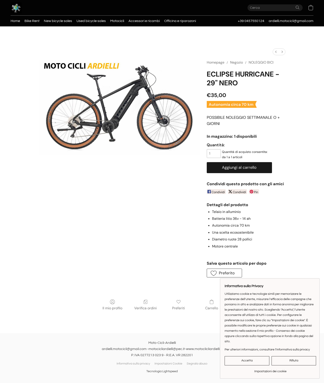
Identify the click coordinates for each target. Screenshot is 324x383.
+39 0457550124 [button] (251, 21)
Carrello (211, 308)
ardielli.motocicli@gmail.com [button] (291, 21)
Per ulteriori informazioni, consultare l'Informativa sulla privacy (267, 349)
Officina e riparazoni (180, 21)
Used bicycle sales (91, 21)
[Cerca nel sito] (297, 7)
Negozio (236, 62)
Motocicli (117, 21)
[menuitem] (276, 52)
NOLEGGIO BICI (261, 62)
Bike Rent (31, 21)
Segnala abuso (197, 363)
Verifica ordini (145, 308)
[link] (270, 369)
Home (15, 21)
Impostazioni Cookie (168, 363)
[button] (16, 7)
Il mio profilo (112, 308)
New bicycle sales (58, 21)
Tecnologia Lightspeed (162, 371)
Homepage (215, 62)
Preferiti (178, 308)
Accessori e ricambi (144, 21)
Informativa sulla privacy (133, 363)
